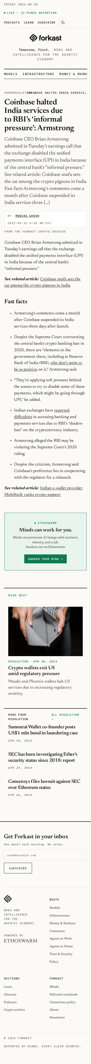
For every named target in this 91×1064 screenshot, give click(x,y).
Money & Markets (62, 923)
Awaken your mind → (45, 559)
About (54, 1009)
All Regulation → (65, 717)
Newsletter (57, 1017)
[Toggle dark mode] (63, 22)
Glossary (10, 994)
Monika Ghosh (27, 215)
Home (8, 92)
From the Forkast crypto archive (35, 231)
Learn (29, 22)
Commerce (57, 931)
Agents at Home (61, 946)
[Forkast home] (45, 38)
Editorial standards (64, 994)
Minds (54, 986)
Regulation (22, 92)
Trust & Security (61, 954)
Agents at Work (61, 938)
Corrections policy (62, 1002)
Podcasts (12, 22)
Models (10, 74)
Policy (54, 961)
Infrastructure (38, 74)
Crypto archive (14, 1009)
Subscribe (47, 22)
